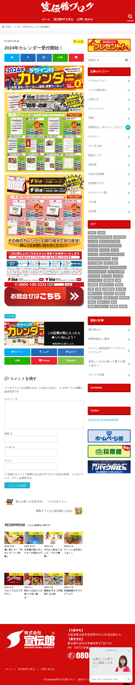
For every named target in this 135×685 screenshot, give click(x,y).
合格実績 (93, 284)
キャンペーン (96, 108)
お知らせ (93, 99)
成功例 (92, 164)
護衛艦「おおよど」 (98, 306)
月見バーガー (110, 298)
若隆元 (92, 302)
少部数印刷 (108, 289)
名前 (8, 433)
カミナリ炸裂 (96, 374)
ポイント (106, 276)
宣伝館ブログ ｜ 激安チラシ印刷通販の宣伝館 (84, 679)
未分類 (92, 211)
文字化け (108, 293)
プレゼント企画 (116, 271)
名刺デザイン (106, 284)
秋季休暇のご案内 (99, 338)
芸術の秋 (124, 298)
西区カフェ (103, 302)
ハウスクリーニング (98, 267)
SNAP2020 (119, 237)
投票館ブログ (96, 183)
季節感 (119, 284)
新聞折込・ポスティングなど (105, 127)
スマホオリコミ (97, 80)
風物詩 (123, 306)
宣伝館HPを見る (63, 19)
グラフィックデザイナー (111, 254)
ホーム (46, 19)
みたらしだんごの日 (109, 241)
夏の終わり (95, 329)
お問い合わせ (85, 19)
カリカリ (104, 250)
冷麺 (118, 280)
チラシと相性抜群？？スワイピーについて (106, 350)
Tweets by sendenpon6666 (103, 419)
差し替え (121, 289)
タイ (115, 259)
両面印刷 (108, 280)
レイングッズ (95, 280)
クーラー (93, 254)
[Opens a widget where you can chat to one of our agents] (111, 665)
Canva (101, 232)
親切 (114, 302)
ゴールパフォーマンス (99, 259)
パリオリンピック (97, 271)
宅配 (91, 289)
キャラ (115, 250)
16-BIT (92, 232)
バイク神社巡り (97, 90)
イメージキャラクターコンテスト (104, 246)
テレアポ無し (95, 263)
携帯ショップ (95, 293)
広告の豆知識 (96, 174)
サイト (8, 460)
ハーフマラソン (118, 267)
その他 (11, 316)
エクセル (93, 250)
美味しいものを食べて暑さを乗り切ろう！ (106, 363)
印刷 (91, 117)
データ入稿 (95, 145)
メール (9, 447)
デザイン (93, 136)
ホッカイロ (94, 276)
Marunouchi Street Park (100, 237)
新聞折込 (120, 293)
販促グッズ (95, 155)
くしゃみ (93, 241)
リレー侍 (118, 276)
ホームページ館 (97, 192)
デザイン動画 (110, 263)
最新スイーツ (95, 298)
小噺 (98, 289)
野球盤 (114, 306)
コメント (10, 398)
